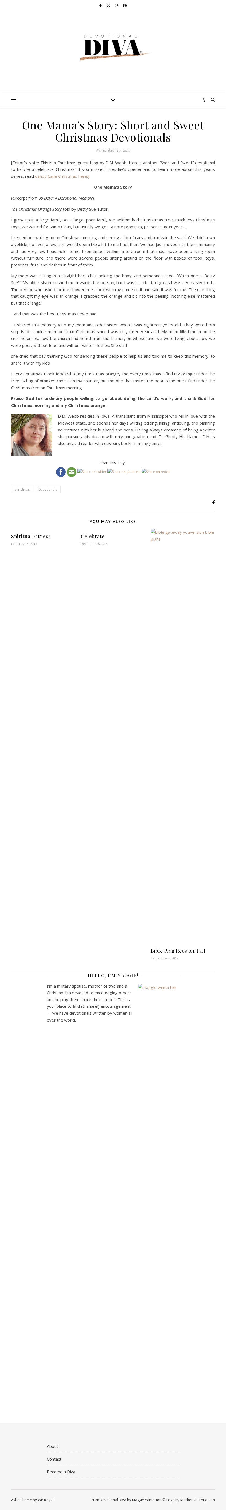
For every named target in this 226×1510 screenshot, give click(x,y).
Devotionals (47, 489)
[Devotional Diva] (113, 47)
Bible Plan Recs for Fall (178, 951)
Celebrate (93, 536)
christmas (22, 489)
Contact (54, 1459)
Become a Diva (61, 1471)
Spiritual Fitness (31, 536)
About (52, 1446)
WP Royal (45, 1499)
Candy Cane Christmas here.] (62, 176)
